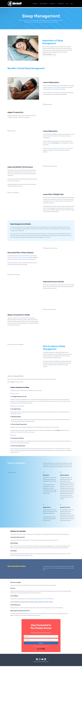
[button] (37, 4)
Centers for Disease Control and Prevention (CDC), (19, 257)
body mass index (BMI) (53, 201)
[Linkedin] (45, 659)
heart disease (18, 255)
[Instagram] (40, 659)
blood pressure (25, 259)
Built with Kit (41, 649)
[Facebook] (37, 659)
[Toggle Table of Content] (53, 54)
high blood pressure (26, 255)
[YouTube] (42, 659)
